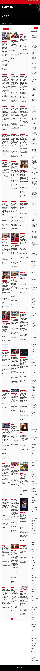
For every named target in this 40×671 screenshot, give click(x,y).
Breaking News (5, 160)
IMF (33, 351)
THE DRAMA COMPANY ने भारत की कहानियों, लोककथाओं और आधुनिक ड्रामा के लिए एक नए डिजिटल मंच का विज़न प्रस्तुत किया (35, 77)
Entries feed (34, 655)
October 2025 (34, 469)
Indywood (34, 353)
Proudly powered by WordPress (12, 668)
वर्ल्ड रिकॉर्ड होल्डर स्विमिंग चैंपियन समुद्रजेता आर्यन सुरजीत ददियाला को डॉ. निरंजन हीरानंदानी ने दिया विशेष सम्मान (6, 140)
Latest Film (34, 365)
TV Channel (16, 1)
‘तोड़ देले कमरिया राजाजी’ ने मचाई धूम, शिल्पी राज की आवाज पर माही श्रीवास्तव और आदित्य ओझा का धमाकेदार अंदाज (34, 38)
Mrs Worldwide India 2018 (34, 386)
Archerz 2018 (34, 274)
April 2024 (34, 505)
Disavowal (3, 2)
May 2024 (34, 504)
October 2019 (34, 607)
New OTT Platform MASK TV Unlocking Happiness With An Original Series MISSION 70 (5, 505)
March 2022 (34, 549)
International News (23, 201)
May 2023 (34, 528)
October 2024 (34, 494)
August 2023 (34, 523)
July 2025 (34, 476)
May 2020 (34, 593)
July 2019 (34, 614)
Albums (4, 463)
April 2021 (34, 572)
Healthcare (34, 346)
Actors (33, 268)
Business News (5, 350)
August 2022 (34, 540)
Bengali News (34, 287)
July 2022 (34, 542)
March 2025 (34, 483)
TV (32, 435)
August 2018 (34, 636)
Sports (33, 427)
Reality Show (34, 410)
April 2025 (34, 481)
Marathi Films (34, 378)
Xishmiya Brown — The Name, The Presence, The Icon (34, 126)
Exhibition (34, 328)
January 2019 (34, 624)
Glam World (34, 342)
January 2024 (34, 511)
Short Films (34, 417)
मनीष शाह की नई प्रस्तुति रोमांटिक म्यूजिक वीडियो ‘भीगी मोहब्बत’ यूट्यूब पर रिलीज (34, 57)
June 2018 (34, 640)
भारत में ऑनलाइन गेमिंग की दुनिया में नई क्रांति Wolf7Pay (6, 394)
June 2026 (34, 453)
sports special (5, 41)
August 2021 (34, 565)
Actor (33, 267)
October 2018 (34, 632)
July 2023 (34, 525)
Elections (34, 315)
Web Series (34, 444)
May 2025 (34, 479)
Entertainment (34, 317)
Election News (34, 313)
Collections (34, 304)
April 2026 (34, 457)
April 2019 (34, 619)
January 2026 (34, 462)
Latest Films (34, 367)
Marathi (33, 377)
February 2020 (35, 598)
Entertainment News (11, 1)
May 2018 (34, 641)
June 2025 (34, 478)
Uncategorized (35, 437)
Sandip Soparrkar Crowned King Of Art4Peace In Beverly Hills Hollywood (24, 206)
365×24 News (35, 265)
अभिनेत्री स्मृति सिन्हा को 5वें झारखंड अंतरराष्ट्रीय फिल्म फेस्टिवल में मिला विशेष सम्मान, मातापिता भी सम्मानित (15, 113)
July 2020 (34, 589)
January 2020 (34, 600)
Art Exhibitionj (34, 277)
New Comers (34, 395)
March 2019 (34, 621)
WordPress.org (35, 660)
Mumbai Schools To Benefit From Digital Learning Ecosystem (23, 276)
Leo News (34, 372)
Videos (33, 439)
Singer (33, 418)
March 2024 (34, 507)
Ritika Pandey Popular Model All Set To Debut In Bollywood (23, 38)
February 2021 (35, 575)
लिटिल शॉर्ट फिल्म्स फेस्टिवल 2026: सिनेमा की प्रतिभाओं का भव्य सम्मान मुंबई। (34, 66)
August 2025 (34, 474)
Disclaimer (23, 1)
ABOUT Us (5, 1)
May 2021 (34, 570)
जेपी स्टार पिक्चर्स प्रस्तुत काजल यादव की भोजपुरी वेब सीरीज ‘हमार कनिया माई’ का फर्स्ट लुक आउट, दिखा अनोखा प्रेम (24, 140)
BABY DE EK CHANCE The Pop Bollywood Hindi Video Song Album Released (6, 592)
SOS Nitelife (34, 424)
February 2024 (35, 509)
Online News (34, 402)
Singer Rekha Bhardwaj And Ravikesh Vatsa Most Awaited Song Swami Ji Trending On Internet (5, 112)
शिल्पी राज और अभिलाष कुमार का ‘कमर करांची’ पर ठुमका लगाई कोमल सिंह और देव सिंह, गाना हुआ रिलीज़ (24, 479)
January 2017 (34, 648)
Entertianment (34, 318)
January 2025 (34, 486)
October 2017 (34, 643)
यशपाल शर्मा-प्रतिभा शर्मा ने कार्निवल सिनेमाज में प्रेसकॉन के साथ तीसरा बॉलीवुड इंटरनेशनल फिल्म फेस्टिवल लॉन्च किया (6, 208)
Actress (13, 424)
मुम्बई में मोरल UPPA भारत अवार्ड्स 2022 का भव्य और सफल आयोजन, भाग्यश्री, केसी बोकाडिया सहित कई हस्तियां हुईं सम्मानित (15, 594)
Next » (17, 618)
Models (33, 383)
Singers (33, 420)
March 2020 (34, 596)
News (33, 400)
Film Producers (34, 337)
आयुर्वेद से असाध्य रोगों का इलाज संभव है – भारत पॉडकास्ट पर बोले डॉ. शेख (34, 191)
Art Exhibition (13, 201)
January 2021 (34, 577)
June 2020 (34, 591)
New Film (34, 397)
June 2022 (34, 544)
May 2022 (34, 546)
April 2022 (34, 547)
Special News (34, 425)
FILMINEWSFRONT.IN (7, 8)
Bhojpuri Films (34, 289)
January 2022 (34, 553)
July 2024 (34, 500)
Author (33, 281)
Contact (20, 1)
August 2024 (34, 498)
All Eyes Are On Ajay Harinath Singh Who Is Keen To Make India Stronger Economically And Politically (24, 81)
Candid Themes (30, 668)
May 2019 (34, 617)
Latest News (4, 201)
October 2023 (34, 518)
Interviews (34, 357)
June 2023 (34, 526)
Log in (33, 654)
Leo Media (34, 370)
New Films (34, 399)
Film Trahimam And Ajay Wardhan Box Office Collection (14, 44)
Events (33, 320)
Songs (33, 422)
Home (2, 1)
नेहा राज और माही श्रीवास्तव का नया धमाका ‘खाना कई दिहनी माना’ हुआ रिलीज (6, 468)
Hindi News (34, 347)
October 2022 (34, 536)
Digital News (34, 309)
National (33, 392)
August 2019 (34, 612)
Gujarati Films (34, 344)
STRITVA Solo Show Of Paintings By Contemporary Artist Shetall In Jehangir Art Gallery (14, 207)
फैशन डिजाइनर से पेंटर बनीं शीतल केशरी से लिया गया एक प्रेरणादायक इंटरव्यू (6, 165)
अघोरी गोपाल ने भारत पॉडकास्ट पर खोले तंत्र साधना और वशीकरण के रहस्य (35, 183)
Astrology (34, 279)
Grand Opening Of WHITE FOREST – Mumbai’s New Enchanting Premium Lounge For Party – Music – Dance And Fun (24, 396)
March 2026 (34, 458)
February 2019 (35, 622)
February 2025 (35, 485)
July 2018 (34, 638)
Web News (34, 442)
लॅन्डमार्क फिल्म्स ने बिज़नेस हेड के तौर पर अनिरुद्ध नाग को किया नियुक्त (23, 549)
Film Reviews (34, 339)
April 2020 (34, 594)
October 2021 (34, 560)
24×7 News (34, 263)
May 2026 (34, 455)
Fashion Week (34, 335)
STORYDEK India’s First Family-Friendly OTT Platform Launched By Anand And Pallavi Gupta (6, 356)
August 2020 (34, 587)
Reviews (33, 415)
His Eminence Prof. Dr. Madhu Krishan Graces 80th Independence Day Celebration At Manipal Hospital (35, 201)
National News (35, 393)
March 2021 (34, 573)
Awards (13, 587)
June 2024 (34, 502)
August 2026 (34, 450)
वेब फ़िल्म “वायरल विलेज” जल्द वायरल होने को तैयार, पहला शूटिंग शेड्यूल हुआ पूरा (24, 111)
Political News (34, 407)
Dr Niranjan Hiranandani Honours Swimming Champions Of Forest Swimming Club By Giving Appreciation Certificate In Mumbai (6, 49)
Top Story (34, 431)
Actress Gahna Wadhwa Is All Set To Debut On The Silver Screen (15, 428)
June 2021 (34, 568)
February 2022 (35, 551)
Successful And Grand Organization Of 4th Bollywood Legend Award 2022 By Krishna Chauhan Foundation (14, 81)
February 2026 (35, 460)
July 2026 (34, 451)
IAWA (33, 349)
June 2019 (34, 615)
